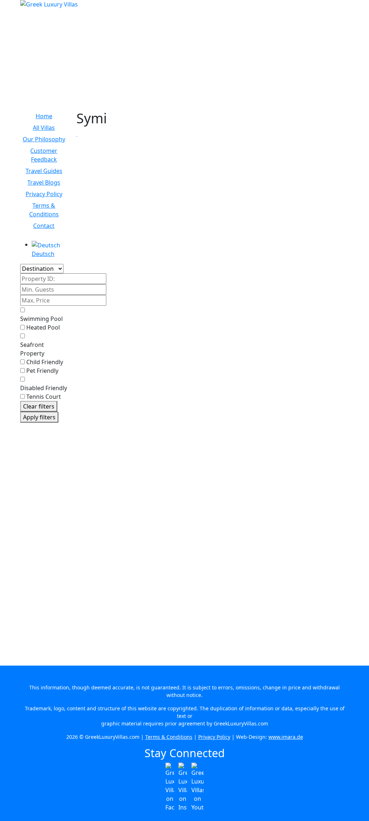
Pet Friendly (42, 371)
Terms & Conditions (168, 736)
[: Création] (76, 135)
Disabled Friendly (43, 388)
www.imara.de (285, 736)
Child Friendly (44, 362)
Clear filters (38, 406)
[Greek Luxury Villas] (184, 40)
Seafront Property (32, 349)
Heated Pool (43, 327)
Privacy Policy (214, 736)
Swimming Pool (41, 319)
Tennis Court (43, 397)
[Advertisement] (44, 539)
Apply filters (39, 417)
